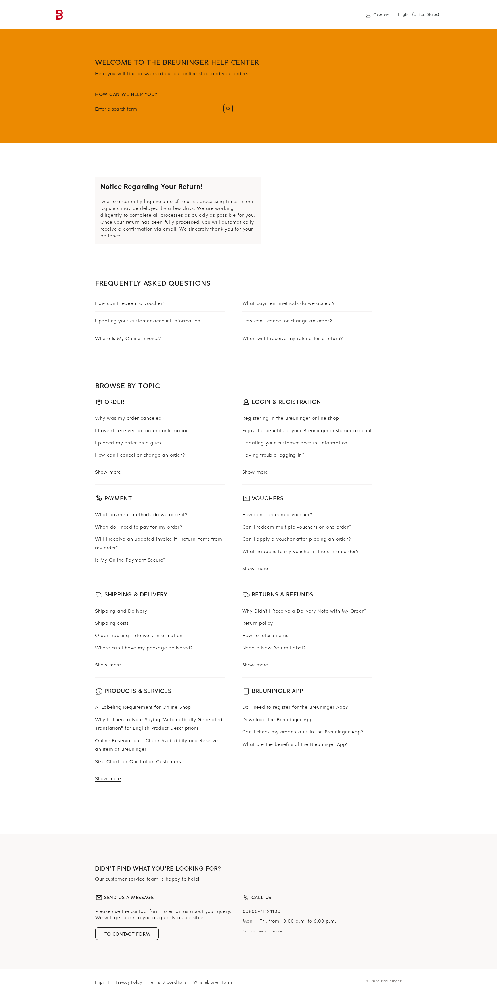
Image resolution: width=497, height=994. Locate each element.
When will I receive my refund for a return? (292, 338)
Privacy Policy (129, 982)
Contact (382, 14)
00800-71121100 (262, 911)
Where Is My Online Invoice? (128, 338)
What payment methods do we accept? (288, 303)
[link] (59, 14)
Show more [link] (108, 471)
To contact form (127, 933)
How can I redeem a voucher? (130, 303)
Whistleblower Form (212, 982)
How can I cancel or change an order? (287, 320)
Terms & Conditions (167, 982)
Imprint (102, 982)
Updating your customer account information (147, 320)
